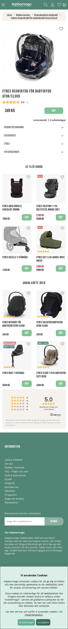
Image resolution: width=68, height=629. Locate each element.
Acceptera (43, 622)
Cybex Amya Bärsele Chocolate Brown (12, 207)
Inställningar (26, 622)
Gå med (54, 521)
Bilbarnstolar (23, 14)
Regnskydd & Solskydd (46, 14)
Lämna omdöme (13, 459)
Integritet (10, 483)
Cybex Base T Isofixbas (13, 373)
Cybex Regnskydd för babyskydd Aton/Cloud (34, 17)
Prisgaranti (11, 494)
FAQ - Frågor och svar (16, 471)
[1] (34, 57)
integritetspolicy (34, 614)
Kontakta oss (12, 487)
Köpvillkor (10, 490)
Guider (8, 479)
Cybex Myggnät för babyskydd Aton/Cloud (13, 324)
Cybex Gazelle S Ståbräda (15, 257)
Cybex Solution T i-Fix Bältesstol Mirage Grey (48, 207)
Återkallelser (11, 502)
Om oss (9, 463)
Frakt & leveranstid (15, 475)
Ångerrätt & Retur (14, 498)
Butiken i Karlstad (14, 467)
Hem (9, 14)
